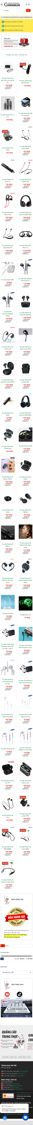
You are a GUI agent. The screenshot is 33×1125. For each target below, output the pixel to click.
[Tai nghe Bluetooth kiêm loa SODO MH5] (25, 201)
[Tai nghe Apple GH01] (8, 268)
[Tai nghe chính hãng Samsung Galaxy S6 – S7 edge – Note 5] (8, 633)
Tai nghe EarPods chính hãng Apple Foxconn (7, 681)
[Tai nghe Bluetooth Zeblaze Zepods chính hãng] (25, 567)
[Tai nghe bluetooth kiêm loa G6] (25, 769)
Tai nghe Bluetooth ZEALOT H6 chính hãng (7, 580)
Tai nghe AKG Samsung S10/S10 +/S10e (7, 314)
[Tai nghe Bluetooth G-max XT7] (8, 769)
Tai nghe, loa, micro (12, 54)
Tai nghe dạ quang (7, 613)
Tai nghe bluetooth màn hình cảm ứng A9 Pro (7, 80)
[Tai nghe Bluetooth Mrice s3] (25, 234)
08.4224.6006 (15, 1084)
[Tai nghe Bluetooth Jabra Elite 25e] (8, 234)
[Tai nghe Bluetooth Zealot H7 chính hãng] (8, 868)
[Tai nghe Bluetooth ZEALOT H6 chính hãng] (8, 567)
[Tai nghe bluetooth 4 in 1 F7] (8, 103)
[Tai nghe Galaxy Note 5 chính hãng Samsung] (25, 669)
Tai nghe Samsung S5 (7, 748)
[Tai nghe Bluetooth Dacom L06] (25, 168)
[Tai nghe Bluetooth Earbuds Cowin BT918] (8, 368)
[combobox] (16, 972)
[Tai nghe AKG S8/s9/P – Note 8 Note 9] (25, 267)
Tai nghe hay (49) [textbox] (16, 972)
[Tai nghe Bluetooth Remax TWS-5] (8, 465)
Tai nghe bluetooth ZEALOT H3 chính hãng (25, 545)
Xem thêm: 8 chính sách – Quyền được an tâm (16, 1057)
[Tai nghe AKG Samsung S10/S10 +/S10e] (8, 300)
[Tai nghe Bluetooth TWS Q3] (25, 498)
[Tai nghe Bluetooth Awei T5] (8, 168)
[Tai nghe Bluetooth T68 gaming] (8, 435)
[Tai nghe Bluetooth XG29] (8, 498)
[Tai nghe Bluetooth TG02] (8, 136)
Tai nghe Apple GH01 (7, 279)
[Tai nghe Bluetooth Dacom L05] (8, 335)
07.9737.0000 (18, 1089)
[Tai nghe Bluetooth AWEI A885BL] (8, 835)
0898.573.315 (21, 1073)
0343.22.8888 (19, 1076)
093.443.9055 (18, 1085)
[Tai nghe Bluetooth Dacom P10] (8, 201)
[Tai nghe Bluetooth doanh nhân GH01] (25, 335)
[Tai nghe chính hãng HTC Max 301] (25, 69)
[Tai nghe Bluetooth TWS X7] (8, 532)
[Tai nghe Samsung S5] (8, 737)
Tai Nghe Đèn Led (25, 614)
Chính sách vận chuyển (24, 1096)
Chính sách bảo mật (7, 1102)
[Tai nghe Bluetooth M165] (8, 401)
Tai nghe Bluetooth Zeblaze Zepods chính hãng (25, 580)
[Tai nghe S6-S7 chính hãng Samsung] (25, 703)
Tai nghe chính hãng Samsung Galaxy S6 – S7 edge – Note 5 (7, 646)
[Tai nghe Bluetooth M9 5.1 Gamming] (25, 102)
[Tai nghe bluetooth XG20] (25, 465)
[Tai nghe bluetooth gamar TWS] (25, 802)
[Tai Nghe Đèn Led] (25, 603)
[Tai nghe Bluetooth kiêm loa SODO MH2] (25, 401)
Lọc (2, 958)
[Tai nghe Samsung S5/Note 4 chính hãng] (25, 736)
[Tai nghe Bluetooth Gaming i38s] (25, 368)
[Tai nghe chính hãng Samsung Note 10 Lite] (25, 634)
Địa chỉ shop (20, 1098)
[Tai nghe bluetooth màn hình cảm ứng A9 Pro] (8, 66)
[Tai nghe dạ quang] (8, 602)
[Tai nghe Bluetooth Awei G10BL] (25, 135)
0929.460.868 (24, 1071)
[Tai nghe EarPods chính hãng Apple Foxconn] (8, 668)
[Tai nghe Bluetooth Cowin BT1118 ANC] (25, 301)
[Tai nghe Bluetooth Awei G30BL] (25, 835)
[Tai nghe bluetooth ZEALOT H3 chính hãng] (25, 531)
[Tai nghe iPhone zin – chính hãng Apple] (8, 703)
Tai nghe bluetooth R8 (25, 446)
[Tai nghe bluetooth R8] (25, 434)
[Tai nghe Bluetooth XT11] (8, 804)
